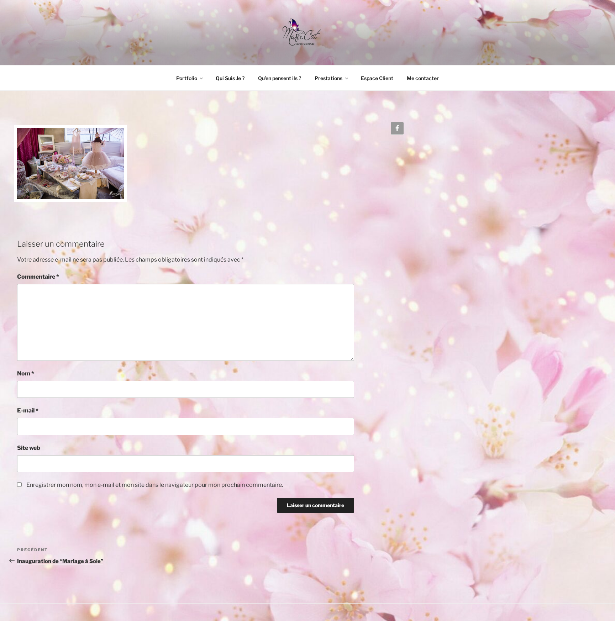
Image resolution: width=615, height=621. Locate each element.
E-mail (27, 410)
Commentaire (38, 276)
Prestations (328, 78)
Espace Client (377, 78)
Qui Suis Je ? (230, 78)
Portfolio (186, 78)
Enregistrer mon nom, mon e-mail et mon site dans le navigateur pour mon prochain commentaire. (154, 484)
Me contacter (423, 78)
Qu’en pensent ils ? (279, 78)
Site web (28, 447)
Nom (25, 373)
